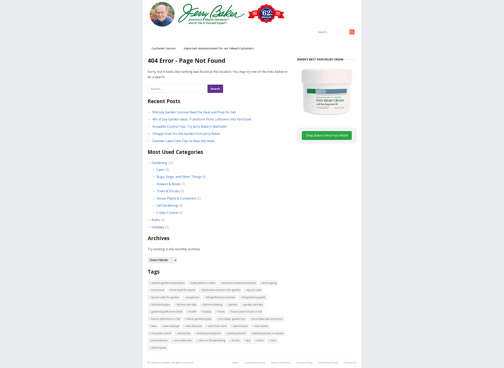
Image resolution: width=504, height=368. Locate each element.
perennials (184, 333)
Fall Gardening (167, 205)
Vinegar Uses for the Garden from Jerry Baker (186, 133)
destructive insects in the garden (221, 290)
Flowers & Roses (169, 184)
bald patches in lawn (203, 283)
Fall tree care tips (186, 304)
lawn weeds (261, 326)
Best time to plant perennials (239, 283)
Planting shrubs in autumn (268, 333)
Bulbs (156, 220)
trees (273, 340)
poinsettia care (183, 340)
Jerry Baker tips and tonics (267, 319)
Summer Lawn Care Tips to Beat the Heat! (183, 141)
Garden (233, 304)
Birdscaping (269, 283)
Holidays (158, 227)
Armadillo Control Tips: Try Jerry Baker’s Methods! (189, 126)
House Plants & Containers (176, 198)
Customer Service (164, 48)
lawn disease (194, 326)
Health (192, 311)
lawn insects (240, 326)
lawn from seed (217, 326)
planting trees (159, 340)
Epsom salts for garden (165, 297)
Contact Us (350, 362)
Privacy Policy (304, 362)
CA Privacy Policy (328, 362)
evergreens (192, 297)
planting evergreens (209, 333)
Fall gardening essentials (220, 297)
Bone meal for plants (182, 290)
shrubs (235, 340)
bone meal (157, 290)
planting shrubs (236, 333)
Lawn (160, 169)
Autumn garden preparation (168, 283)
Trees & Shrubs (168, 191)
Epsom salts (254, 290)
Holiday (207, 311)
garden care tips (253, 304)
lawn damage (171, 326)
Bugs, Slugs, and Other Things (179, 177)
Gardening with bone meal (166, 311)
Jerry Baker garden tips (232, 319)
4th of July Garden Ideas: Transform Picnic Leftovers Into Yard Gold (201, 119)
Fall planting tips (160, 304)
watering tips (159, 347)
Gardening (159, 163)
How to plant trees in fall (165, 319)
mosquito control (161, 333)
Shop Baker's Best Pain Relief (327, 135)
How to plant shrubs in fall (246, 311)
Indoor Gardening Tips (199, 319)
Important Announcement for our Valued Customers (219, 48)
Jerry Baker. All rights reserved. (175, 362)
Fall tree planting (212, 304)
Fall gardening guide (253, 297)
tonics (260, 340)
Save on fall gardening (211, 340)
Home (221, 311)
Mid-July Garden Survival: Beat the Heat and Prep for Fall (193, 112)
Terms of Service (281, 362)
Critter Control (167, 213)
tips (248, 340)
